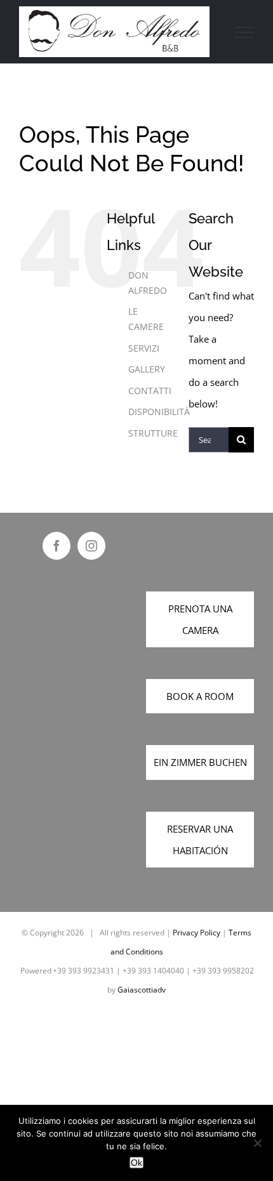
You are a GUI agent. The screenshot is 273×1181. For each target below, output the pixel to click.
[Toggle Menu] (245, 32)
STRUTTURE (153, 433)
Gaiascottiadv (141, 989)
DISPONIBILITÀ (159, 412)
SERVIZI (143, 348)
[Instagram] (91, 546)
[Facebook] (56, 546)
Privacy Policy (196, 932)
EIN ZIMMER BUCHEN (200, 762)
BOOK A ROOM (200, 696)
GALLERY (146, 369)
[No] (257, 1143)
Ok (136, 1163)
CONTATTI (149, 391)
